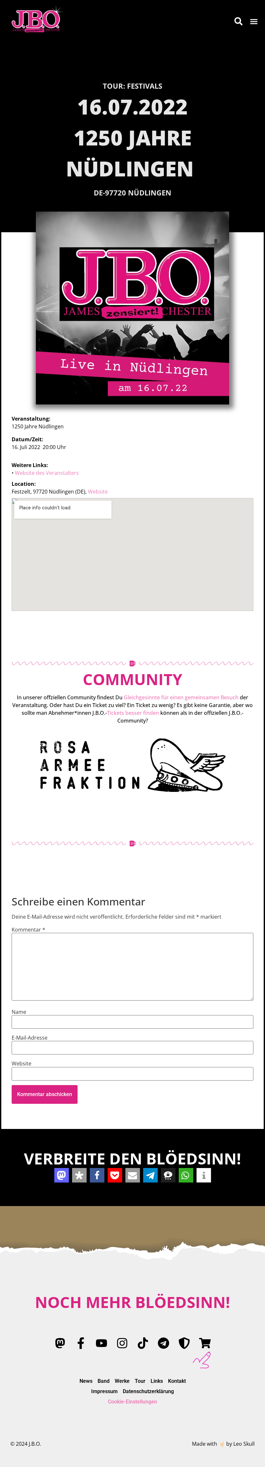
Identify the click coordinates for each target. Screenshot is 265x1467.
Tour (140, 1381)
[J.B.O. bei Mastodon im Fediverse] (60, 1343)
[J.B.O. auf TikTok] (143, 1343)
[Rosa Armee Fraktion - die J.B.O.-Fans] (184, 1343)
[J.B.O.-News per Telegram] (163, 1343)
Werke (122, 1381)
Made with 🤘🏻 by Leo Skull (223, 1443)
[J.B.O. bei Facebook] (81, 1343)
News (86, 1381)
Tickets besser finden (133, 712)
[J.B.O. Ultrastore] (205, 1343)
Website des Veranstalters (47, 472)
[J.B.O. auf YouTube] (101, 1343)
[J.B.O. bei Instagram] (122, 1343)
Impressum (104, 1391)
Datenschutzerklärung (148, 1391)
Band (104, 1381)
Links (157, 1381)
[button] (254, 21)
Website (98, 491)
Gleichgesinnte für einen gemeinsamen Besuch (181, 697)
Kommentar (28, 929)
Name (19, 1011)
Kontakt (177, 1381)
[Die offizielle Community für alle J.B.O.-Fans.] (132, 765)
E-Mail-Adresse (30, 1037)
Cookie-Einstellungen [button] (132, 1402)
